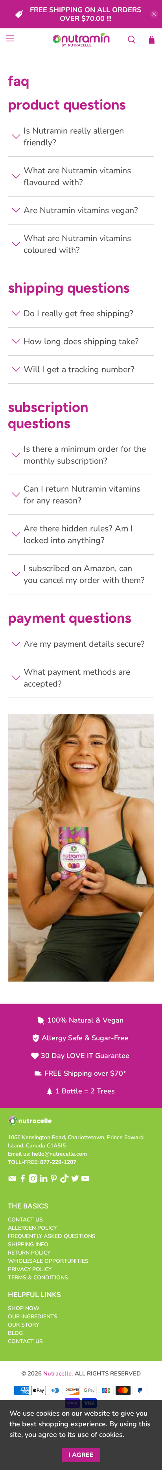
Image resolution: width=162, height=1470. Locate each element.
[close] (154, 14)
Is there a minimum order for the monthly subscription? (85, 455)
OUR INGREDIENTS (32, 1316)
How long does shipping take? (81, 341)
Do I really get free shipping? (78, 313)
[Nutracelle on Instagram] (33, 1181)
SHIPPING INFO (28, 1244)
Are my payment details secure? (84, 644)
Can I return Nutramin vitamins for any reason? (82, 495)
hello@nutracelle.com (59, 1154)
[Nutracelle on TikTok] (64, 1181)
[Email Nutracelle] (12, 1181)
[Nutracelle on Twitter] (75, 1181)
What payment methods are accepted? (77, 678)
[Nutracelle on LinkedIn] (43, 1181)
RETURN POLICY (29, 1253)
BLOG (15, 1333)
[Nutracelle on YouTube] (85, 1181)
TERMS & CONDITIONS (38, 1277)
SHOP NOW (24, 1308)
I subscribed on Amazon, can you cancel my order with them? (84, 574)
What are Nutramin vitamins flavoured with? (77, 176)
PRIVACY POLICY (30, 1269)
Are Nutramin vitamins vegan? (81, 210)
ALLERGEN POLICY (32, 1228)
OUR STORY (23, 1325)
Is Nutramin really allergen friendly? (74, 136)
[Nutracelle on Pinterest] (54, 1181)
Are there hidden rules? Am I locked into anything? (78, 534)
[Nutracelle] (81, 40)
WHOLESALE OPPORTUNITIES (48, 1261)
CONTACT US (25, 1219)
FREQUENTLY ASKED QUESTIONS (52, 1236)
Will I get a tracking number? (79, 369)
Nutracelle (57, 1373)
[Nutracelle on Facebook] (22, 1181)
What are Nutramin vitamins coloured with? (77, 244)
